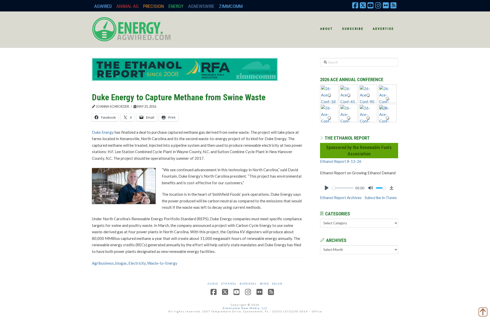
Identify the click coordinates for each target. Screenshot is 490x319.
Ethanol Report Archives (341, 197)
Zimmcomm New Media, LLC (245, 308)
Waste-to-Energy (162, 263)
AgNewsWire (201, 6)
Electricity (137, 263)
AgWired (103, 6)
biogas (121, 263)
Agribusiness (103, 263)
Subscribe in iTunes (381, 197)
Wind (264, 283)
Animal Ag (127, 6)
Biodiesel (248, 283)
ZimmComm (231, 6)
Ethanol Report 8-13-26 (340, 161)
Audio (212, 283)
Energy (175, 6)
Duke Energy (103, 132)
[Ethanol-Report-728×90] (185, 69)
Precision (153, 6)
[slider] (342, 188)
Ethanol (229, 283)
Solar (277, 283)
